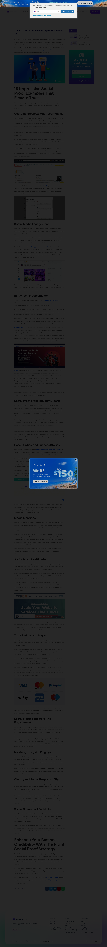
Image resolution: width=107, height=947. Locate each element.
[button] (76, 459)
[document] (53, 473)
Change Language (67, 11)
